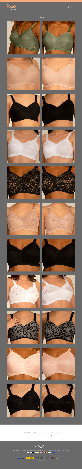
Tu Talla (45, 7)
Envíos (30, 450)
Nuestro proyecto (16, 450)
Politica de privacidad (56, 450)
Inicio (35, 7)
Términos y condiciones (65, 450)
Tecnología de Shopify (41, 460)
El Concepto (52, 7)
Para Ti (58, 7)
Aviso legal (49, 450)
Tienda (40, 7)
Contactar (63, 7)
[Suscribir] (51, 435)
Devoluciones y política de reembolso (39, 450)
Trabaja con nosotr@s (24, 450)
